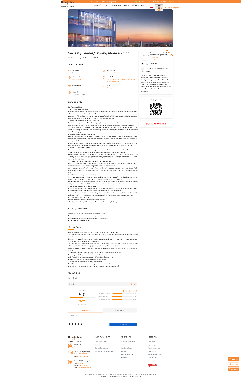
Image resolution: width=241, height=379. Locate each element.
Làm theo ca (76, 79)
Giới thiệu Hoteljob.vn (128, 341)
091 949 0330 (83, 354)
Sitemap (124, 357)
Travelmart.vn (152, 357)
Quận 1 (109, 73)
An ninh (74, 88)
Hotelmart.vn (152, 351)
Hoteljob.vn (151, 341)
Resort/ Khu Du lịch (128, 79)
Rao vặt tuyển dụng (127, 354)
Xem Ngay (160, 1)
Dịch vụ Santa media (101, 345)
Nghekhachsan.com (154, 354)
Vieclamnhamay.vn (154, 348)
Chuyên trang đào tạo (110, 2)
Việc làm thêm (140, 5)
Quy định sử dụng (127, 348)
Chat (154, 60)
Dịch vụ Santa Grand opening (104, 351)
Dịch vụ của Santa (101, 341)
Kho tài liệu (94, 2)
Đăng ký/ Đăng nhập (173, 8)
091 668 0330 (83, 365)
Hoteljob (77, 347)
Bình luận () (85, 310)
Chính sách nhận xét (130, 291)
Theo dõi (155, 57)
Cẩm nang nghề (116, 5)
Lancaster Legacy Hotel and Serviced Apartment (158, 54)
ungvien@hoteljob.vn (84, 368)
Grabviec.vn (151, 361)
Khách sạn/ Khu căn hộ (114, 79)
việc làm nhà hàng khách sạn (132, 376)
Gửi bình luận (123, 324)
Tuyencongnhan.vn (154, 345)
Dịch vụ (126, 5)
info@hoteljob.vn (82, 356)
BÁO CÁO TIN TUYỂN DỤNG (156, 124)
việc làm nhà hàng (105, 376)
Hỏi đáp (105, 5)
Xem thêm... (145, 91)
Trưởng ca (110, 88)
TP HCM (115, 73)
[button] (116, 45)
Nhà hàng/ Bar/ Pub (113, 81)
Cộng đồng (96, 5)
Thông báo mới (126, 345)
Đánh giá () (120, 310)
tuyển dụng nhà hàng (117, 376)
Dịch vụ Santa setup (101, 348)
